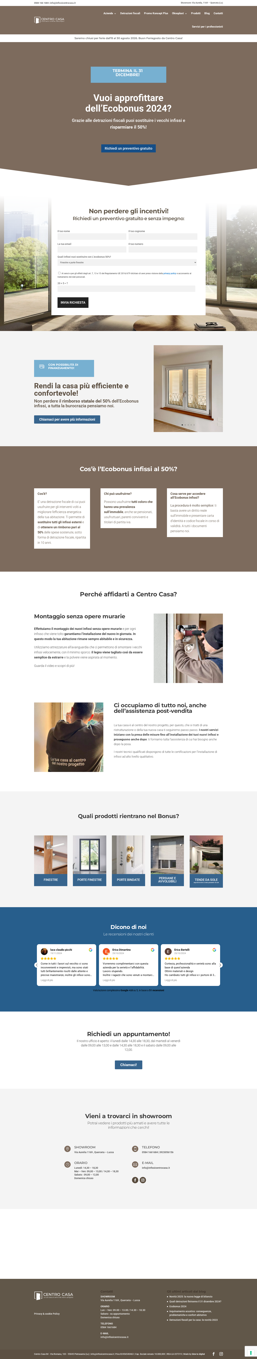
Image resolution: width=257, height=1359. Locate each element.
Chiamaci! (128, 1065)
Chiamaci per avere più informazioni (67, 419)
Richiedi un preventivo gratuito (128, 148)
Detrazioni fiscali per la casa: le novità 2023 (193, 1319)
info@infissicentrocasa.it (156, 1167)
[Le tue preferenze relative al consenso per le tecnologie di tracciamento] (251, 1353)
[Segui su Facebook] (135, 1180)
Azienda (108, 13)
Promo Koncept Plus (156, 13)
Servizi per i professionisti (207, 26)
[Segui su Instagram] (143, 1180)
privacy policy (169, 273)
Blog (207, 13)
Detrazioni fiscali (130, 13)
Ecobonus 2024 (177, 1306)
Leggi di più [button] (83, 980)
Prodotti (196, 13)
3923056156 (166, 1152)
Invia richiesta (73, 302)
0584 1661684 (150, 1152)
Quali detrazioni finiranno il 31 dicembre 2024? (195, 1301)
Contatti (218, 13)
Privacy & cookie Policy (47, 1313)
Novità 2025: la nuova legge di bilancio (190, 1296)
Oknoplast (178, 13)
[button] (37, 965)
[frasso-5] (188, 431)
